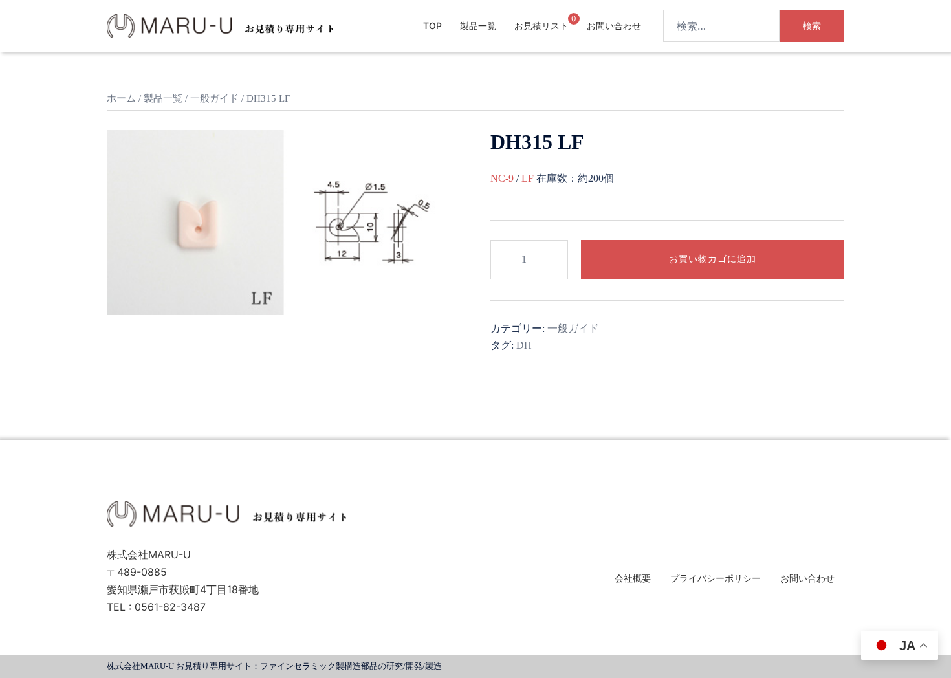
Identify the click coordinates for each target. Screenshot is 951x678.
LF (527, 178)
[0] (563, 24)
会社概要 (633, 578)
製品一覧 (478, 25)
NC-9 (502, 178)
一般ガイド (214, 98)
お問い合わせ (614, 25)
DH (524, 345)
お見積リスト (541, 25)
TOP (432, 25)
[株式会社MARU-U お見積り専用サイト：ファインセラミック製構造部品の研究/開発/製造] (220, 24)
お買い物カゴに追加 (712, 259)
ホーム (121, 98)
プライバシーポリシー (715, 578)
